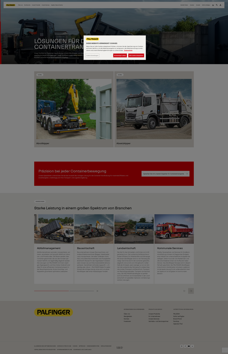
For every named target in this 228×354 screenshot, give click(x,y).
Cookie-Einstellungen (92, 55)
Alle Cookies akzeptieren (136, 55)
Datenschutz (128, 50)
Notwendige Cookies (120, 55)
